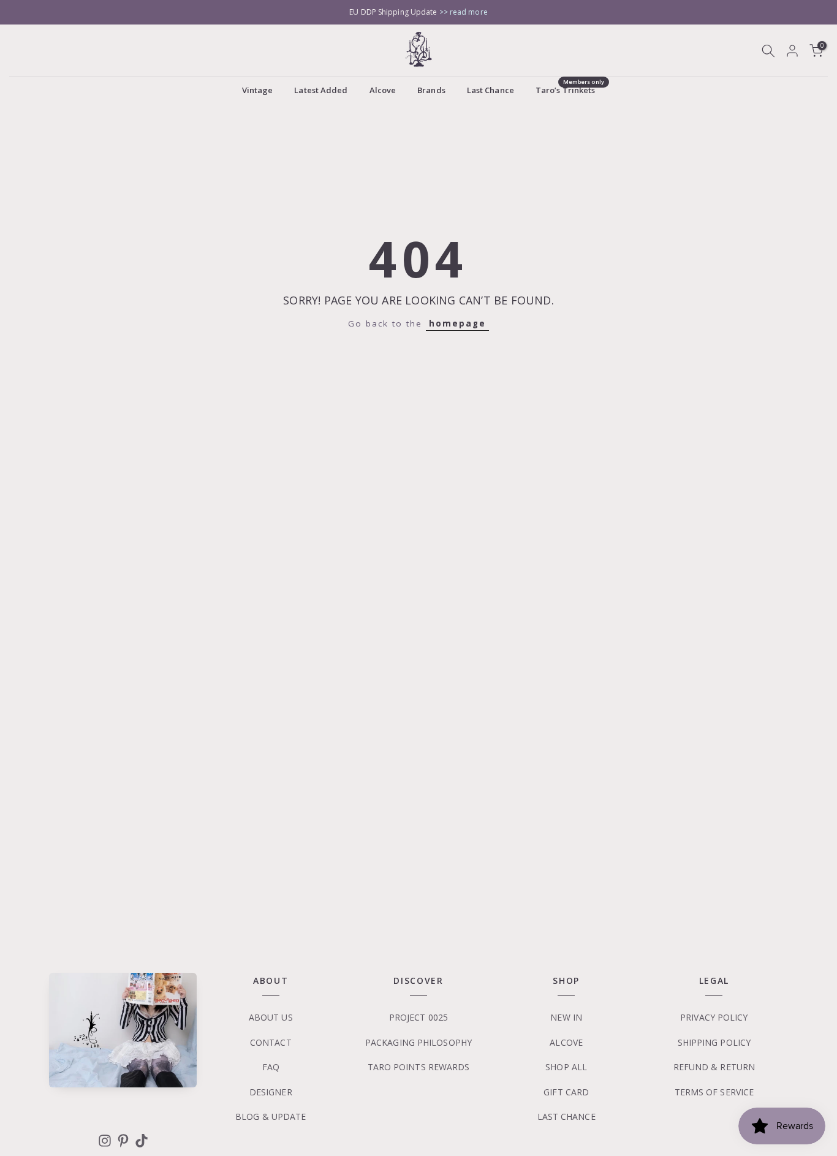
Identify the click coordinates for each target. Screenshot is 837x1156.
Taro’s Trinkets (570, 89)
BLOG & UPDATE (270, 1116)
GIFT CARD (566, 1092)
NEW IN (566, 1017)
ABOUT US (271, 1017)
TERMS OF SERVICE (714, 1092)
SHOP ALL (566, 1067)
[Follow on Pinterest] (123, 1140)
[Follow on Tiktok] (141, 1140)
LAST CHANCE (566, 1116)
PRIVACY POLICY (714, 1017)
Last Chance (490, 90)
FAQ (270, 1067)
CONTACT (271, 1042)
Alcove (382, 90)
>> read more (463, 12)
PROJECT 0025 (418, 1017)
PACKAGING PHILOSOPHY (418, 1042)
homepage (457, 323)
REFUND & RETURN (714, 1067)
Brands (431, 90)
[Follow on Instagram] (105, 1140)
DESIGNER (270, 1092)
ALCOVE (566, 1042)
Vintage (257, 90)
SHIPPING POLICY (714, 1042)
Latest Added (320, 90)
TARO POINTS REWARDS (419, 1067)
